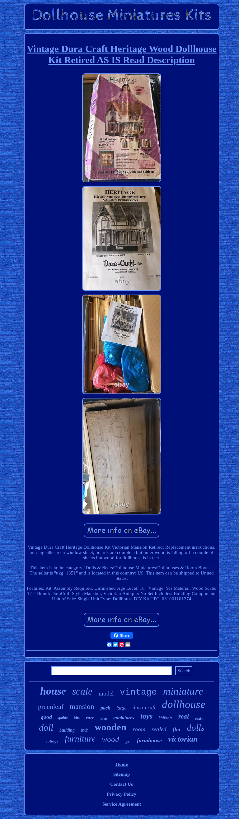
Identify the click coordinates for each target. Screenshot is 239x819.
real (183, 716)
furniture (80, 738)
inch (84, 730)
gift (128, 742)
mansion (82, 706)
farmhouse (149, 740)
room (139, 729)
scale (82, 691)
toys (146, 716)
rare (90, 717)
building (67, 730)
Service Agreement (121, 804)
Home (121, 764)
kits (77, 718)
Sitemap (121, 774)
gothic (63, 718)
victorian (183, 738)
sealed (159, 729)
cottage (52, 741)
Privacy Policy (121, 794)
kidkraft (165, 717)
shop (104, 718)
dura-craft (144, 707)
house (53, 691)
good (46, 717)
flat (176, 730)
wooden (110, 727)
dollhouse (183, 704)
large (121, 707)
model (106, 693)
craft (199, 718)
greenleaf (50, 706)
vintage (138, 692)
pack (105, 707)
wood (110, 739)
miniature (183, 691)
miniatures (123, 717)
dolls (195, 728)
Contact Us (121, 784)
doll (46, 727)
